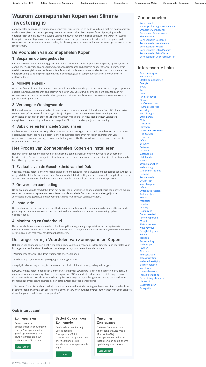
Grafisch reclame (149, 103)
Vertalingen (146, 110)
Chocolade (145, 281)
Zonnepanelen (147, 23)
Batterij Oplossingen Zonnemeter (57, 3)
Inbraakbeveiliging (149, 274)
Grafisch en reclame (150, 170)
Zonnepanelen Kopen (151, 46)
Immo (143, 93)
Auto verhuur (147, 227)
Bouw (143, 86)
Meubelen (145, 200)
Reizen (143, 234)
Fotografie (145, 288)
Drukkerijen (146, 180)
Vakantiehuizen (148, 284)
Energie (144, 83)
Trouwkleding (147, 241)
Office (143, 140)
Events (143, 197)
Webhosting (146, 167)
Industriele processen (151, 130)
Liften (143, 187)
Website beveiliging (150, 261)
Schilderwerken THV (23, 3)
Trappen (144, 237)
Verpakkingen (147, 113)
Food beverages (148, 73)
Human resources (149, 106)
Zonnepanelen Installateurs (154, 43)
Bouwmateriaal (148, 214)
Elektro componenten (151, 79)
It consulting (146, 133)
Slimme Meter (121, 3)
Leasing (144, 207)
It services (145, 137)
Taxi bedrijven (147, 194)
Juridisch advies (148, 96)
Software (144, 147)
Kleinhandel (146, 157)
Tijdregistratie (147, 254)
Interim (144, 204)
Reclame (144, 174)
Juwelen (144, 247)
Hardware (145, 126)
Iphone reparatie (149, 217)
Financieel (145, 100)
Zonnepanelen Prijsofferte (154, 53)
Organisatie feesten (150, 190)
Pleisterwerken (148, 224)
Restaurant (146, 210)
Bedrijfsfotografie (149, 231)
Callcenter (145, 123)
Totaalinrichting (148, 258)
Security (144, 143)
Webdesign (146, 244)
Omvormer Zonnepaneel (153, 29)
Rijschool (145, 251)
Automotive (146, 76)
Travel (143, 90)
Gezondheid (146, 153)
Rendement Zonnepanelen (94, 3)
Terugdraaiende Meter (146, 3)
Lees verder (22, 346)
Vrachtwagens (147, 184)
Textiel (143, 160)
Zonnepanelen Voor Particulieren (157, 56)
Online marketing (149, 163)
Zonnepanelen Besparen (176, 3)
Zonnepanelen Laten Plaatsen (155, 50)
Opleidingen (146, 116)
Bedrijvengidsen (148, 264)
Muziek (143, 221)
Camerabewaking (149, 271)
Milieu (143, 120)
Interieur (144, 150)
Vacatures (145, 268)
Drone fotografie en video (153, 278)
